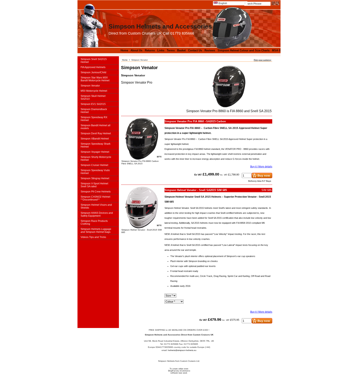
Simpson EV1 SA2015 (93, 104)
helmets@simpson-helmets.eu (182, 350)
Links (160, 50)
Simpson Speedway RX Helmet (94, 119)
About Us (136, 50)
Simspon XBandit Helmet (95, 138)
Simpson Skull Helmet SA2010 (93, 97)
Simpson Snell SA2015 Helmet (94, 61)
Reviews (209, 50)
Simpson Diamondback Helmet (94, 111)
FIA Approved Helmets (93, 67)
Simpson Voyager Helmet (95, 151)
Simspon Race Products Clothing (94, 222)
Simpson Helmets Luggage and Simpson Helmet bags (96, 230)
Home (124, 50)
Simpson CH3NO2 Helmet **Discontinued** (95, 198)
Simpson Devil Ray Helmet (96, 133)
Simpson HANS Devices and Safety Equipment (97, 214)
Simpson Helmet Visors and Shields (96, 206)
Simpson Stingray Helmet (95, 178)
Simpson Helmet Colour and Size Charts (244, 50)
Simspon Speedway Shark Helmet (95, 145)
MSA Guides (280, 50)
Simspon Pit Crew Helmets (96, 191)
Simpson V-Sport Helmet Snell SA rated (94, 185)
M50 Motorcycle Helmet (94, 90)
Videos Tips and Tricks (93, 237)
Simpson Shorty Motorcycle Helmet (96, 158)
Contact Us (195, 50)
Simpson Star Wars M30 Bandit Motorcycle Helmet (95, 79)
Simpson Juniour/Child (93, 72)
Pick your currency (262, 60)
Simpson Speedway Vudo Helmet (95, 172)
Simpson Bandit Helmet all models (95, 127)
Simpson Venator (90, 85)
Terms (171, 50)
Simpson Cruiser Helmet (94, 165)
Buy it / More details (261, 166)
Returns (150, 50)
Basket (181, 50)
